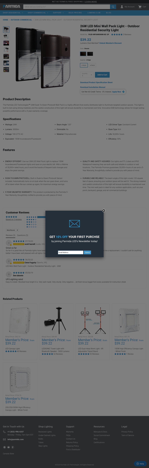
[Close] (104, 211)
